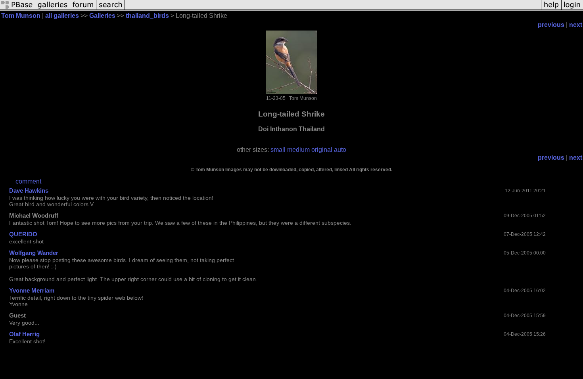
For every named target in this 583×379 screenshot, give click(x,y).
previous (551, 24)
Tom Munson (20, 15)
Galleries (102, 15)
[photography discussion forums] (83, 9)
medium (298, 149)
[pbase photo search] (110, 9)
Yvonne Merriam (31, 290)
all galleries (62, 15)
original (321, 149)
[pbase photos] (17, 9)
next (575, 24)
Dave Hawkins (28, 190)
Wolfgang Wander (33, 252)
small (278, 149)
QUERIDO (23, 234)
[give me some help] (551, 9)
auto (340, 149)
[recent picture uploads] (52, 9)
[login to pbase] (572, 9)
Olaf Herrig (24, 334)
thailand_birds (147, 15)
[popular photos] (333, 9)
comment (28, 181)
